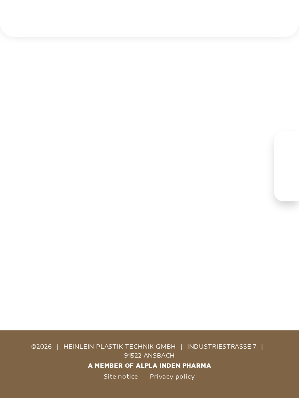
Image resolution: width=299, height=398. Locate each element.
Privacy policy (172, 376)
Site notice (121, 376)
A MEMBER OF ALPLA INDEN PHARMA (149, 365)
